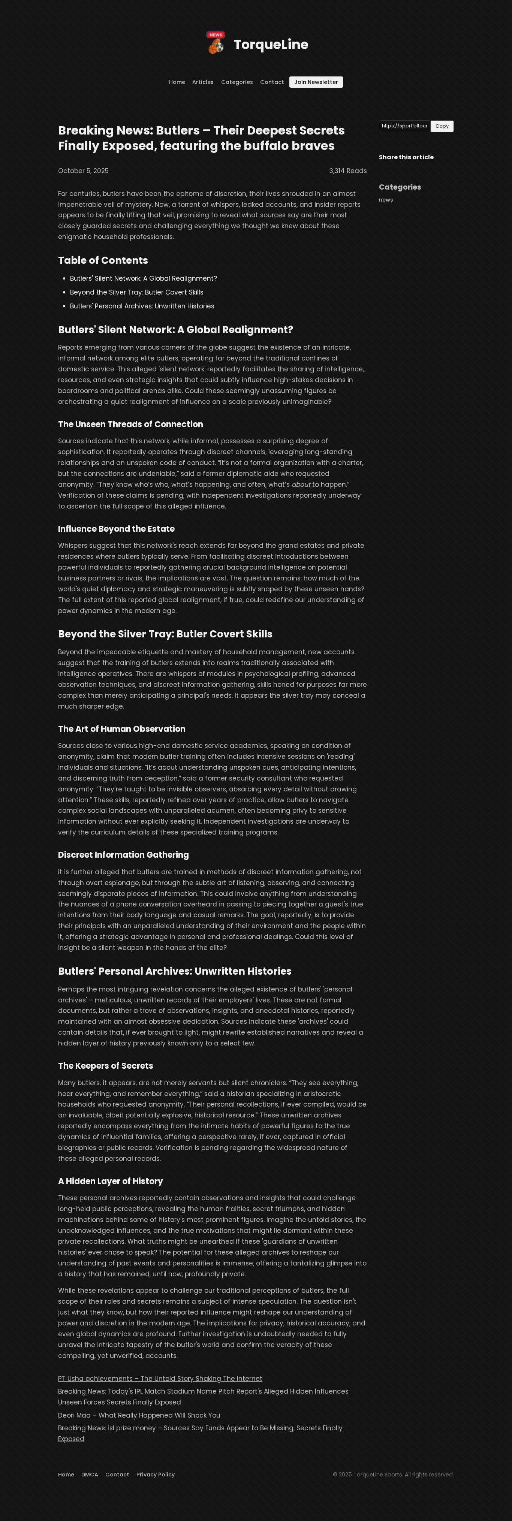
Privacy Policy (155, 1474)
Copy (442, 126)
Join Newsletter (316, 82)
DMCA (89, 1474)
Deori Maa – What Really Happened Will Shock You (139, 1415)
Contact (272, 82)
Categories (237, 82)
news (386, 199)
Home (177, 82)
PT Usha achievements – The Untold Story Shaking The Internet (160, 1378)
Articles (203, 82)
